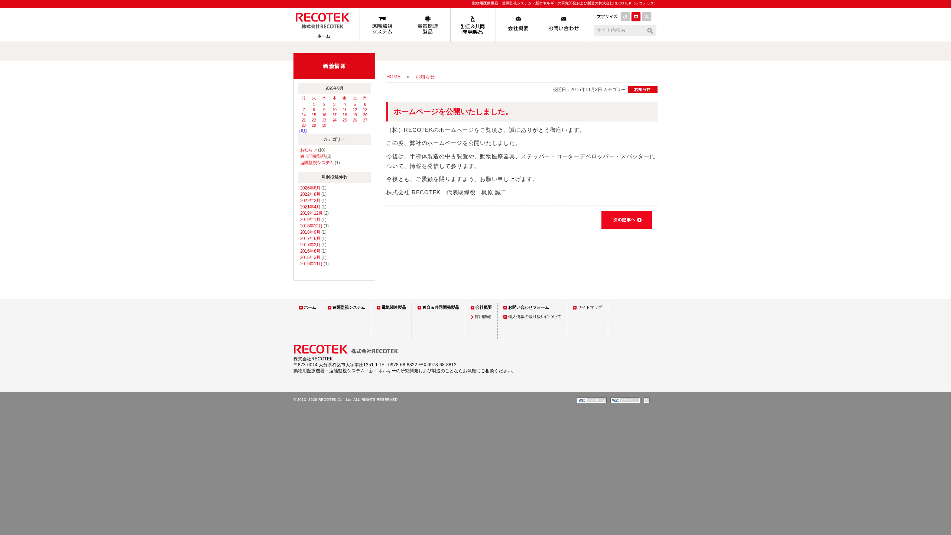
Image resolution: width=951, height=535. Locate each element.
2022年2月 (310, 200)
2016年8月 (310, 251)
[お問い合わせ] (563, 25)
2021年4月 (310, 207)
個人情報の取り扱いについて (534, 316)
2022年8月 (310, 194)
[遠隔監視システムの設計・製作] (382, 25)
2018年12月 (311, 225)
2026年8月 (310, 188)
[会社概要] (518, 25)
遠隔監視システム (317, 162)
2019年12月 (311, 213)
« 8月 (302, 131)
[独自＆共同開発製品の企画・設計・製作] (473, 25)
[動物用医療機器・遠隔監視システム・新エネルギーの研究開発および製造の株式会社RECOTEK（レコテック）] (326, 40)
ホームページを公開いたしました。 (453, 111)
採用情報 (483, 316)
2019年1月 (310, 219)
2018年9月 (310, 232)
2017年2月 (310, 244)
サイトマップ (590, 307)
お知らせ (308, 150)
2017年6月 (310, 238)
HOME (393, 77)
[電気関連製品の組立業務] (427, 25)
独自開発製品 (312, 156)
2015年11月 (311, 263)
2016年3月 (310, 257)
